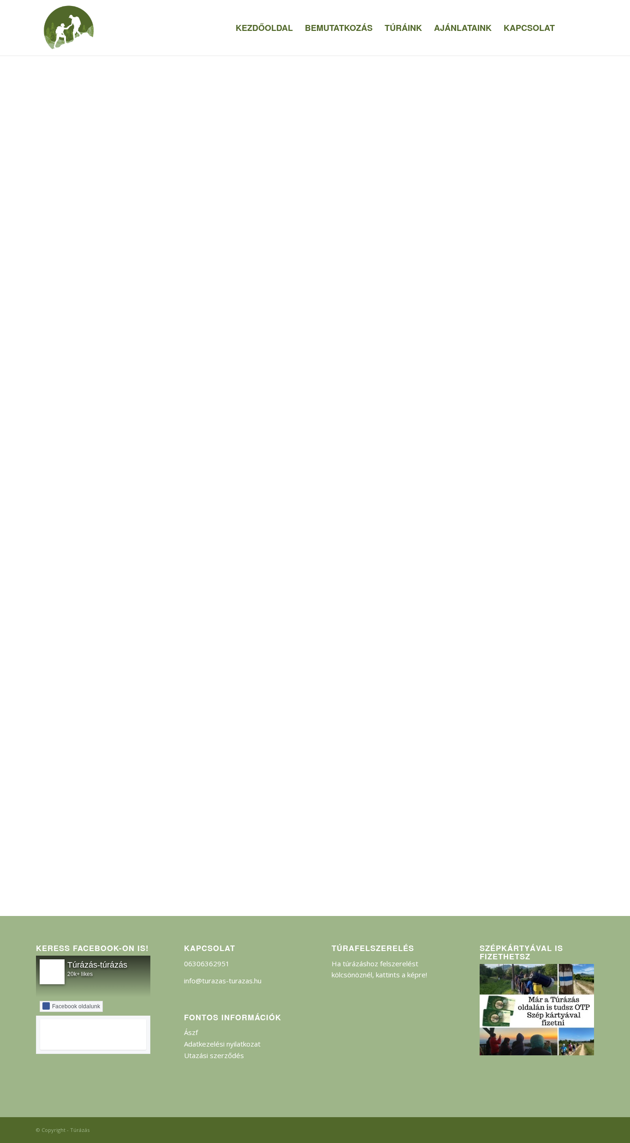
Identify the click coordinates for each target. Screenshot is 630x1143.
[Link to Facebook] (587, 27)
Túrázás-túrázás (97, 964)
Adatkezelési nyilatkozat (222, 1043)
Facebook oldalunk (76, 1006)
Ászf (191, 1032)
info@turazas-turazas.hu (223, 980)
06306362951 (207, 963)
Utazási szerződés (214, 1055)
